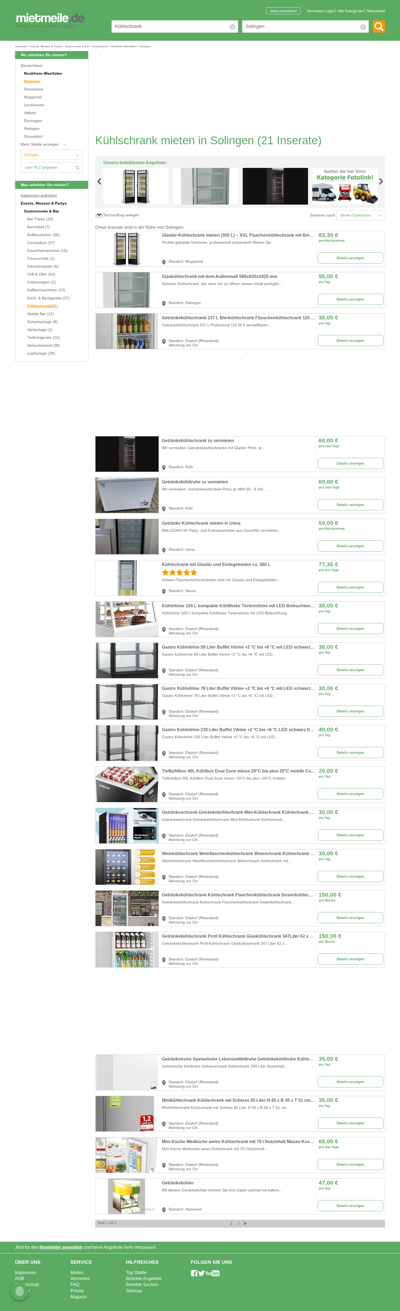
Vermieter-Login (320, 11)
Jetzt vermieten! (283, 11)
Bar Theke (40, 219)
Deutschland (31, 66)
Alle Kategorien (351, 11)
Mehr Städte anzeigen (40, 144)
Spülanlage (40, 330)
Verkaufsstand (43, 345)
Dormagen (33, 121)
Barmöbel (38, 227)
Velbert (30, 113)
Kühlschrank (42, 306)
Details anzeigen (350, 258)
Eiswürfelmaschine (47, 251)
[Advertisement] (242, 95)
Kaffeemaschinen (46, 290)
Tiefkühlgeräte (43, 338)
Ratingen (31, 129)
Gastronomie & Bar (41, 211)
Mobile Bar (40, 314)
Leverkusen (34, 105)
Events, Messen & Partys (44, 203)
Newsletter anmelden (61, 1247)
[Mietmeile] (50, 21)
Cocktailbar (41, 243)
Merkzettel (376, 11)
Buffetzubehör (43, 235)
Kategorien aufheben (39, 195)
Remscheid (33, 89)
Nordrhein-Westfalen (43, 73)
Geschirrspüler (43, 266)
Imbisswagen (41, 282)
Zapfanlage (41, 353)
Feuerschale (41, 258)
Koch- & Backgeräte (48, 298)
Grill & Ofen (41, 274)
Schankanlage (42, 322)
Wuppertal (33, 97)
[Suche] (379, 26)
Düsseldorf (33, 136)
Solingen (32, 81)
